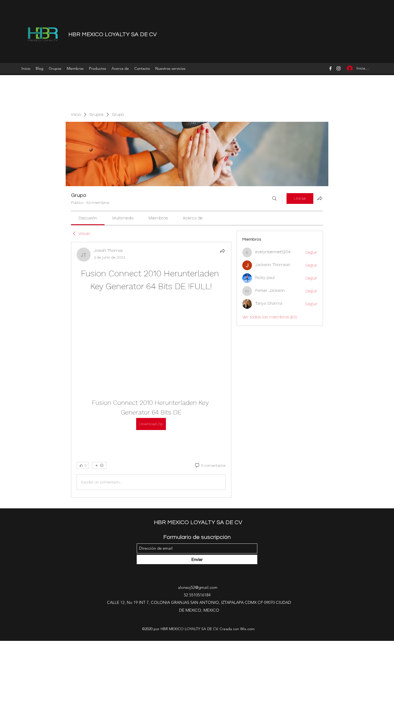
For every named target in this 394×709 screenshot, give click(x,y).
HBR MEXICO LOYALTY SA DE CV (112, 34)
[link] (88, 218)
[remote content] (151, 339)
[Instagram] (338, 68)
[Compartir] (222, 251)
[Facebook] (330, 68)
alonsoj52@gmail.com (197, 587)
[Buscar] (274, 198)
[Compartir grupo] (320, 198)
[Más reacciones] (99, 465)
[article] (151, 370)
